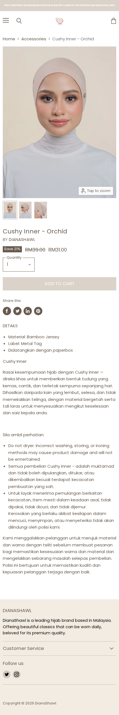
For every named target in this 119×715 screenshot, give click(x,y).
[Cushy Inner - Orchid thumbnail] (10, 210)
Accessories (33, 38)
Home (9, 38)
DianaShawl (22, 239)
